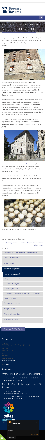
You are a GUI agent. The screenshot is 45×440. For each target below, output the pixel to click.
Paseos (9, 249)
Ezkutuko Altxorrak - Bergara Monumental (20, 252)
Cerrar (36, 422)
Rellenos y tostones (11, 289)
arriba (22, 243)
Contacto (6, 364)
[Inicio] (15, 10)
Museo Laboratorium (12, 314)
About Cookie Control (9, 422)
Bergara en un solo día (12, 274)
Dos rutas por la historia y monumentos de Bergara (22, 293)
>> (37, 229)
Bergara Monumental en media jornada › (35, 244)
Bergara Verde (9, 308)
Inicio (3, 24)
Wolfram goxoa (10, 298)
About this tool (34, 434)
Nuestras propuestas (31, 24)
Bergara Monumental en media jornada (18, 279)
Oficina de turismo (11, 258)
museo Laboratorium (28, 164)
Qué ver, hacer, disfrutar (15, 24)
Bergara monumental (12, 303)
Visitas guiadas (9, 263)
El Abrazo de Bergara (12, 284)
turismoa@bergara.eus (8, 360)
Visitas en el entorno (12, 319)
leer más (11, 437)
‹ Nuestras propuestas (9, 243)
